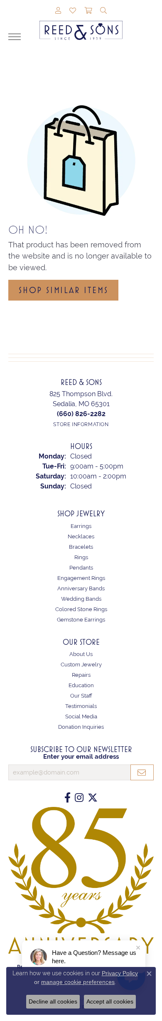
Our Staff (81, 696)
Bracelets (81, 547)
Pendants (81, 568)
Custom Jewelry (81, 664)
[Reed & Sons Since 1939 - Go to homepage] (81, 24)
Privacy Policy (120, 973)
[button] (58, 11)
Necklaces (81, 536)
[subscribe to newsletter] (142, 772)
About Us (81, 654)
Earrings (81, 526)
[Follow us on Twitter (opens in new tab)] (93, 798)
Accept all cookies (109, 1001)
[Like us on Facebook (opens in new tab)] (67, 798)
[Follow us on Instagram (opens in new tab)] (79, 798)
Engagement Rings (81, 578)
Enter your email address (81, 756)
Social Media (81, 716)
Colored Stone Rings (81, 609)
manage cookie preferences (78, 982)
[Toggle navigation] (14, 36)
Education (81, 685)
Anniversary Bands (81, 588)
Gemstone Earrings (81, 620)
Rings (81, 557)
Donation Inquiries (81, 727)
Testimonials (81, 706)
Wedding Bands (81, 599)
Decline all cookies (53, 1001)
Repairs (81, 675)
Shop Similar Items (63, 290)
